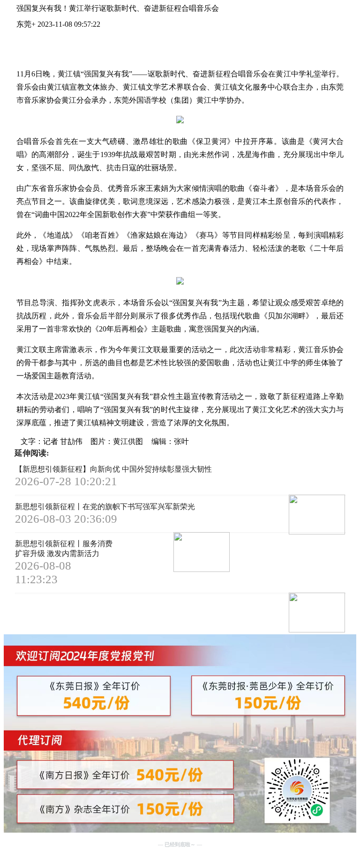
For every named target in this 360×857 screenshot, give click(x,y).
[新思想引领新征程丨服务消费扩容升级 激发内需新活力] (287, 613)
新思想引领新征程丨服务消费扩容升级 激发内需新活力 (63, 548)
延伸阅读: (32, 453)
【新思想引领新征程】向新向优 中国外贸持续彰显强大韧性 (113, 469)
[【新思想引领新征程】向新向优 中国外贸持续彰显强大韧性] (287, 515)
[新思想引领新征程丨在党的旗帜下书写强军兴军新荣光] (171, 553)
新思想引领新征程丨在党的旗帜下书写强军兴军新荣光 (105, 507)
